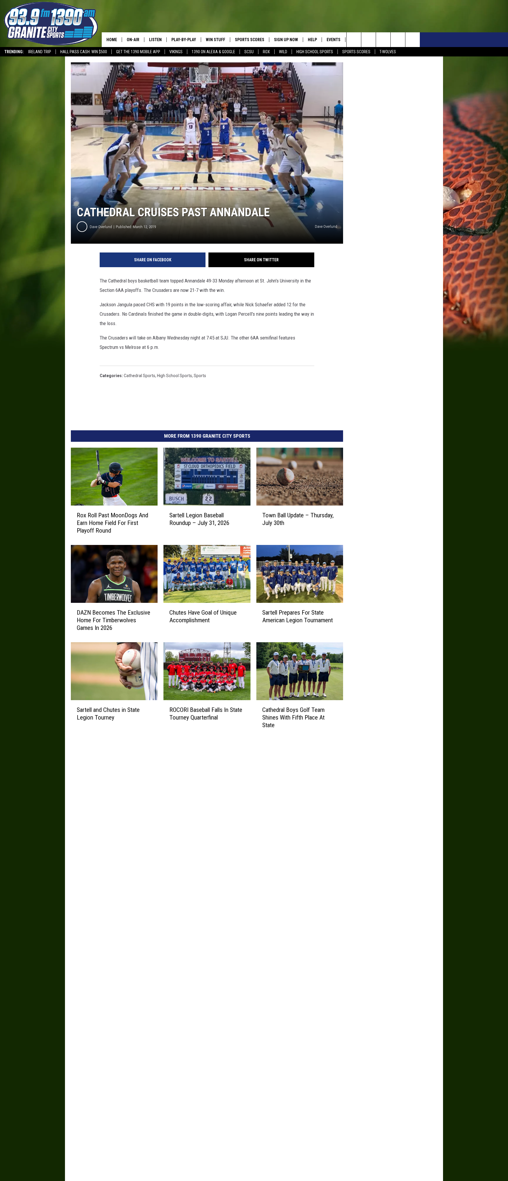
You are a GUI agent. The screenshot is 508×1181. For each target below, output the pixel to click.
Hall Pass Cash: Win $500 (83, 51)
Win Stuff (215, 39)
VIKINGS (176, 51)
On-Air (133, 39)
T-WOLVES (388, 51)
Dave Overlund (101, 227)
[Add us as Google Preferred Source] (368, 39)
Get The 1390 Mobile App (138, 51)
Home (111, 39)
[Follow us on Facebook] (383, 39)
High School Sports (314, 51)
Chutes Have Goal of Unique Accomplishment (203, 616)
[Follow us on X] (398, 39)
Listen (155, 39)
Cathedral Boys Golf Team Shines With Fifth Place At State (293, 717)
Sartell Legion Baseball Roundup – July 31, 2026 (199, 519)
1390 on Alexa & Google (213, 51)
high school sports (174, 375)
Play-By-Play (183, 39)
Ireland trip (39, 51)
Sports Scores (356, 51)
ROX (266, 51)
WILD (283, 51)
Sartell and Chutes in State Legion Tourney (108, 713)
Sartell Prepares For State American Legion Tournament (297, 616)
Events (333, 39)
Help (312, 39)
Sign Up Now (286, 39)
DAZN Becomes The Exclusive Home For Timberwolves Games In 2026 (113, 620)
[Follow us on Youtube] (412, 39)
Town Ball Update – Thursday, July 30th (298, 519)
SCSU (249, 51)
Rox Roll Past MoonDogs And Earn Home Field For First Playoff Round (112, 523)
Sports (200, 375)
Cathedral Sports (139, 375)
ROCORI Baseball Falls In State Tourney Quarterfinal (205, 713)
